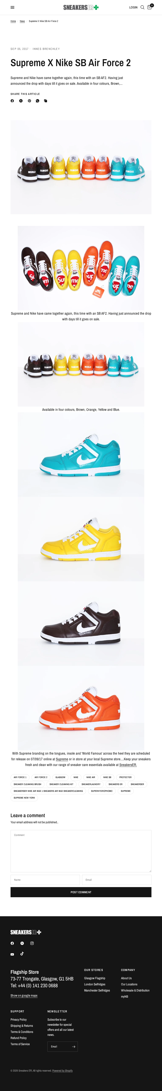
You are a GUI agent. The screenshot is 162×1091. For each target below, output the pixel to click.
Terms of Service (20, 1044)
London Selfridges (94, 984)
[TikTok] (25, 953)
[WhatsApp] (38, 100)
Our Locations (129, 984)
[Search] (142, 7)
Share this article (25, 94)
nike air (90, 777)
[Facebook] (13, 100)
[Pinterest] (30, 100)
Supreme (62, 758)
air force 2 (41, 777)
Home (13, 21)
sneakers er (116, 784)
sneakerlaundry (91, 784)
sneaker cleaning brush (27, 784)
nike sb (107, 777)
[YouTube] (15, 954)
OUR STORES (93, 969)
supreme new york (24, 797)
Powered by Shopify (62, 1070)
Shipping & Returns (22, 1025)
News (22, 21)
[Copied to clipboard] (46, 100)
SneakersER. (128, 764)
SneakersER (137, 784)
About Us (126, 978)
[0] (148, 7)
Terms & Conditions (22, 1032)
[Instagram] (35, 943)
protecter (125, 777)
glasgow (60, 777)
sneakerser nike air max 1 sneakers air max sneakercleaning (48, 790)
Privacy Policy (19, 1019)
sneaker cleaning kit (61, 784)
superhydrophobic (102, 790)
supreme (126, 790)
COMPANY (128, 969)
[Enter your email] (73, 1047)
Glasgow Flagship (94, 978)
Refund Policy (19, 1038)
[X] (21, 100)
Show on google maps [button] (24, 995)
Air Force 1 (20, 777)
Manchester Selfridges (97, 990)
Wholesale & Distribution (135, 990)
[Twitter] (25, 943)
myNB (124, 996)
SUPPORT (17, 1011)
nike (76, 777)
